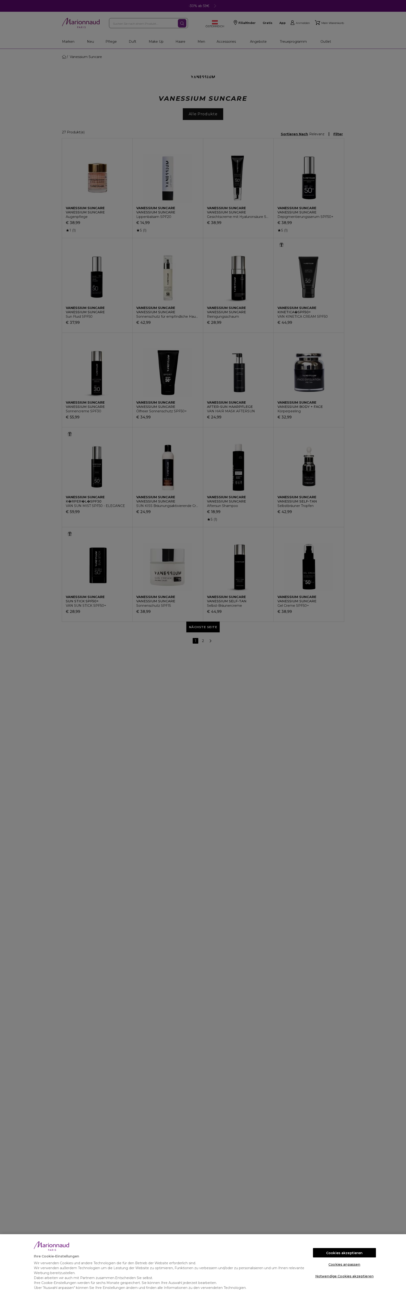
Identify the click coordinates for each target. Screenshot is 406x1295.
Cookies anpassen (344, 1264)
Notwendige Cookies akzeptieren (344, 1276)
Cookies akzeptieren (344, 1253)
